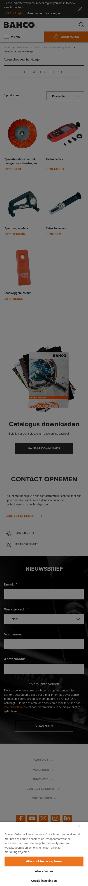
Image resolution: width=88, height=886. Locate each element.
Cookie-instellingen (44, 881)
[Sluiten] (79, 826)
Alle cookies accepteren (44, 861)
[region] (44, 853)
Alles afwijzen (44, 871)
